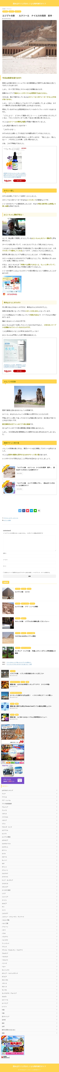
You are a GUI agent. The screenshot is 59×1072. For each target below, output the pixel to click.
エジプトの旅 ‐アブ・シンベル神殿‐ (26, 606)
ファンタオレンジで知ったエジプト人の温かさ (19, 662)
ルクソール (15, 518)
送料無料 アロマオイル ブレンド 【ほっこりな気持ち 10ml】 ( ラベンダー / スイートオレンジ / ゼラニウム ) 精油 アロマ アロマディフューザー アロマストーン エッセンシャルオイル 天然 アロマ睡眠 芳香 (15, 175)
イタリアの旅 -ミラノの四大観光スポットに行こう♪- (27, 673)
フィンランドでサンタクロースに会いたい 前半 (19, 664)
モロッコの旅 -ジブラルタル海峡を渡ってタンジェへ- (32, 621)
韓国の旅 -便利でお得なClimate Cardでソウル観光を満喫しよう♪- (31, 706)
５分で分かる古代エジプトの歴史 (25, 636)
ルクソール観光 (7, 520)
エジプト (10, 518)
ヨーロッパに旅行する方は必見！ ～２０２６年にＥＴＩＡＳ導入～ (31, 695)
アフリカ (6, 518)
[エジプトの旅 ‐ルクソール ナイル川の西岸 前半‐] (31, 510)
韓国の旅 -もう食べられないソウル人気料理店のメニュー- (28, 717)
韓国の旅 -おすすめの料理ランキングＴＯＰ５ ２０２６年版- (30, 684)
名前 (4, 553)
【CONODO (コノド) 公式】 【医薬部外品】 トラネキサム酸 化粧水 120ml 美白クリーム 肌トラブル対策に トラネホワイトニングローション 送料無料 (15, 366)
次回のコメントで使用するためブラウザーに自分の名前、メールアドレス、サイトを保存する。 (27, 572)
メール (5, 559)
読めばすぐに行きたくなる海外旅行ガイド (29, 4)
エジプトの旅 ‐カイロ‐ (23, 592)
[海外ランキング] (5, 1057)
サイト (4, 566)
